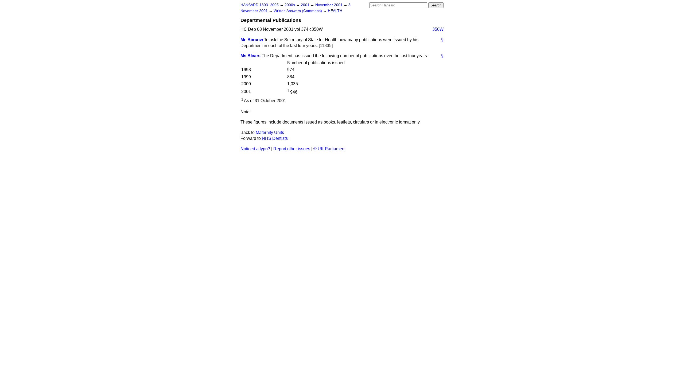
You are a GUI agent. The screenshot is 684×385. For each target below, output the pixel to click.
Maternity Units (270, 132)
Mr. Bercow (251, 39)
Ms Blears (250, 55)
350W (438, 29)
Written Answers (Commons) (298, 11)
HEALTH (335, 11)
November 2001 (329, 5)
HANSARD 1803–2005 (259, 5)
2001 (305, 5)
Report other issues (291, 149)
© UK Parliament (329, 149)
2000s (290, 5)
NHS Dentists (275, 138)
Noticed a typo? (255, 149)
